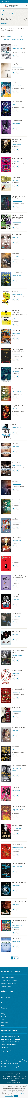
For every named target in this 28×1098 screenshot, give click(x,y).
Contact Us (4, 1048)
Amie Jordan (16, 599)
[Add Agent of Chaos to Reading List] (14, 678)
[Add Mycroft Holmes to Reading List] (14, 854)
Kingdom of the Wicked (17, 140)
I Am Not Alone (17, 83)
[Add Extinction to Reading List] (14, 755)
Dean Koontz (16, 885)
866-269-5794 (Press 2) (10, 1039)
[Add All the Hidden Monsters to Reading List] (14, 605)
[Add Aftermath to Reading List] (14, 489)
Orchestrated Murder (19, 901)
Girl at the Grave (17, 500)
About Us (3, 1017)
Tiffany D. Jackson (17, 67)
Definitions (4, 23)
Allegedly (15, 64)
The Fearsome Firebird (19, 806)
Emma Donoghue (17, 294)
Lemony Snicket (17, 222)
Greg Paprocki (15, 927)
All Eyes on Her (17, 234)
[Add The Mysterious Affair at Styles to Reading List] (14, 932)
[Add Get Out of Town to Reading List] (14, 376)
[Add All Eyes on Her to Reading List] (14, 242)
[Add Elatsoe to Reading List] (14, 55)
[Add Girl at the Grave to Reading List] (14, 508)
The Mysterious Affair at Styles (19, 921)
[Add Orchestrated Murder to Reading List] (14, 910)
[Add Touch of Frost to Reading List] (14, 622)
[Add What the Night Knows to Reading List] (14, 891)
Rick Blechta (16, 904)
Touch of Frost (16, 613)
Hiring (2, 1020)
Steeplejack (15, 254)
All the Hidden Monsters (16, 596)
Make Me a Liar (17, 272)
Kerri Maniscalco (17, 144)
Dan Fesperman (17, 465)
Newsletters (4, 1022)
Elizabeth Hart (16, 692)
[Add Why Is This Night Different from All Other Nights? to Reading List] (14, 227)
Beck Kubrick (16, 790)
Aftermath (15, 481)
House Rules (16, 177)
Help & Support (6, 1051)
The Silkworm (16, 537)
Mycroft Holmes (17, 844)
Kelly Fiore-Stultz (17, 866)
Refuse (21, 1096)
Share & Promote (5, 997)
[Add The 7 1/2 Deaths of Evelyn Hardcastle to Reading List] (14, 359)
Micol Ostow (16, 371)
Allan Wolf (15, 319)
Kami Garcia (16, 673)
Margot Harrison (17, 408)
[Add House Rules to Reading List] (14, 185)
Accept (16, 1096)
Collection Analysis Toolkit (8, 983)
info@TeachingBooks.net (8, 1044)
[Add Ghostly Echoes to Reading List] (14, 129)
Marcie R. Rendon (17, 391)
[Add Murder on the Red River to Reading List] (14, 397)
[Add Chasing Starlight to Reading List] (14, 833)
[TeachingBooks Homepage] (11, 5)
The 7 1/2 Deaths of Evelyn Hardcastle (18, 350)
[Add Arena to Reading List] (14, 433)
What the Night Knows (19, 882)
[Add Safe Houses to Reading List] (14, 470)
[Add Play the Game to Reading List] (14, 338)
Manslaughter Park (18, 158)
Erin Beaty (15, 730)
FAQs (2, 1003)
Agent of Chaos (17, 670)
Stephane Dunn (17, 522)
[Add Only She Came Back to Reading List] (14, 414)
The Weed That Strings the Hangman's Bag (19, 577)
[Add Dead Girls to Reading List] (14, 795)
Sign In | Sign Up (5, 1)
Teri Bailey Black (17, 503)
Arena (14, 424)
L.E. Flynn (15, 237)
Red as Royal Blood (18, 689)
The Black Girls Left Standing (18, 197)
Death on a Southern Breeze (18, 651)
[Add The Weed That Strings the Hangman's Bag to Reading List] (14, 586)
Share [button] (4, 11)
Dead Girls (15, 787)
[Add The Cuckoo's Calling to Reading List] (14, 775)
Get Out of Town (17, 368)
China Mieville (16, 941)
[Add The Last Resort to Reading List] (14, 110)
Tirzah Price (16, 161)
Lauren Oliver (16, 809)
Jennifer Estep (16, 616)
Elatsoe (14, 45)
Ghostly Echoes (17, 120)
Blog (2, 1025)
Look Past (15, 443)
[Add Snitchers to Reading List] (14, 527)
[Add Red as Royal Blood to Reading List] (14, 697)
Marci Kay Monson (17, 925)
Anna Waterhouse (16, 849)
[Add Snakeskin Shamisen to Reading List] (14, 716)
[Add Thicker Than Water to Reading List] (14, 872)
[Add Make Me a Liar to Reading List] (14, 281)
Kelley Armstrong (17, 484)
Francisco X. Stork (17, 86)
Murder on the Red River (18, 388)
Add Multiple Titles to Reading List (13, 39)
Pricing (3, 1014)
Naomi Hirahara (17, 711)
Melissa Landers (17, 275)
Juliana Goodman (17, 201)
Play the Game (16, 330)
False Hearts (16, 631)
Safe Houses (16, 462)
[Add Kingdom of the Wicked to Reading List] (14, 149)
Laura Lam (16, 634)
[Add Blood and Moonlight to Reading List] (14, 736)
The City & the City (18, 938)
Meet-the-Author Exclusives (9, 980)
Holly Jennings (17, 427)
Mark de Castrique (17, 655)
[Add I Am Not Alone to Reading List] (14, 91)
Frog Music (15, 291)
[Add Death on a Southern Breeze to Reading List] (14, 660)
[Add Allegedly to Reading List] (14, 72)
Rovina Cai (14, 50)
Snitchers (15, 519)
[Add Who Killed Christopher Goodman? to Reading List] (14, 324)
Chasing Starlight (17, 825)
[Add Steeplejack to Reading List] (14, 262)
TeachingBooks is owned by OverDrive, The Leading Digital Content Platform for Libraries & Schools (14, 1078)
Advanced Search (8, 14)
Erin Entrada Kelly (17, 104)
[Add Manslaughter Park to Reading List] (14, 166)
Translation (4, 1067)
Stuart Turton (16, 354)
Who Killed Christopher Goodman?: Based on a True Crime (19, 313)
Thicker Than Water (18, 863)
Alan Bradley (16, 580)
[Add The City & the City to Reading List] (14, 946)
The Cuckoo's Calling (19, 766)
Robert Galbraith (17, 540)
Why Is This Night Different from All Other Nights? (18, 217)
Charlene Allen (16, 333)
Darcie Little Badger (18, 48)
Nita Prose (15, 560)
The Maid (15, 557)
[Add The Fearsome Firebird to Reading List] (14, 816)
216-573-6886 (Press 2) (10, 1037)
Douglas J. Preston (17, 749)
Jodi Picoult (16, 180)
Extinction (15, 747)
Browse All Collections (7, 977)
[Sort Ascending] (21, 36)
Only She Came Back (18, 406)
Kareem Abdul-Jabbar (18, 847)
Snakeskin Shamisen (18, 708)
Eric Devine (16, 446)
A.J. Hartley (16, 256)
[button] (2, 5)
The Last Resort (17, 102)
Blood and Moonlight (19, 727)
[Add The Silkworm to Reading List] (14, 546)
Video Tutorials (5, 1000)
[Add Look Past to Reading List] (14, 452)
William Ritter (16, 123)
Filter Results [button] (6, 19)
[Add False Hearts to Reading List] (14, 640)
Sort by (3, 36)
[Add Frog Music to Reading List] (14, 299)
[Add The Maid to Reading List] (14, 565)
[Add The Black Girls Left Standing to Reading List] (14, 206)
